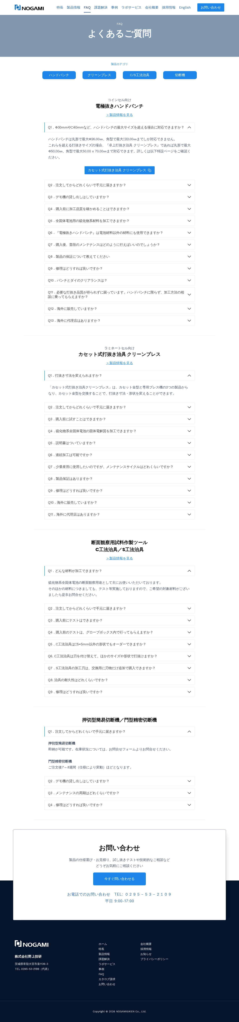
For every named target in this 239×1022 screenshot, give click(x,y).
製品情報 (73, 7)
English (185, 7)
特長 (60, 7)
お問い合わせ (211, 7)
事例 (114, 7)
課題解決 (101, 7)
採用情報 (169, 7)
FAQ (87, 7)
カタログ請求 (107, 979)
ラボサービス (131, 7)
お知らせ (146, 954)
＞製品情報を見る (119, 115)
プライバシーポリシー (154, 959)
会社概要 (152, 7)
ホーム (103, 944)
